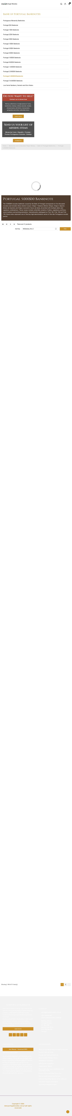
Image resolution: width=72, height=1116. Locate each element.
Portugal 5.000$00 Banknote (13, 76)
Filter (65, 228)
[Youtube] (18, 1034)
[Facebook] (10, 1034)
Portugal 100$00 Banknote (12, 57)
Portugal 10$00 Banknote (11, 44)
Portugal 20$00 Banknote (11, 48)
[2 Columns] (10, 224)
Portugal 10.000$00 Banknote (13, 81)
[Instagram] (25, 1034)
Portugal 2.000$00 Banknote (12, 71)
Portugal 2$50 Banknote (11, 34)
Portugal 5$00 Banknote (11, 39)
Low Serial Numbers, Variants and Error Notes (18, 85)
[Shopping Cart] (69, 4)
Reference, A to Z (40, 229)
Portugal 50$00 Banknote (11, 53)
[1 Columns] (14, 224)
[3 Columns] (6, 224)
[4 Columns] (2, 224)
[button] (18, 116)
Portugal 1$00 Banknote (11, 30)
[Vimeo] (21, 1034)
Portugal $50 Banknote (10, 25)
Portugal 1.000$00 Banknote (12, 67)
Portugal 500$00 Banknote (12, 62)
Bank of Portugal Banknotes (21, 14)
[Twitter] (14, 1034)
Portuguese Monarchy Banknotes (14, 20)
